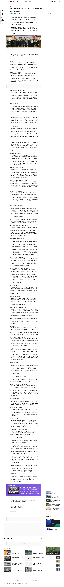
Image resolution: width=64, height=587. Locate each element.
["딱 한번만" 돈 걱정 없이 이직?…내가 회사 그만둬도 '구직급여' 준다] (7, 571)
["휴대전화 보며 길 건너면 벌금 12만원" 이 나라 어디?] (7, 554)
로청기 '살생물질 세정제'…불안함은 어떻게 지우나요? (17, 564)
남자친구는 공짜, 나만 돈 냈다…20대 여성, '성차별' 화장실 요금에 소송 (51, 570)
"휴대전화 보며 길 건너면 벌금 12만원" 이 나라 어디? (17, 552)
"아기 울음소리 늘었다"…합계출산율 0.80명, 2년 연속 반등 (55, 509)
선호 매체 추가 (19, 13)
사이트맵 (38, 578)
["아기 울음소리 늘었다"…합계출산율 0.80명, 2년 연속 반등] (48, 510)
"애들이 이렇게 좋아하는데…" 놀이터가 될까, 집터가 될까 (55, 493)
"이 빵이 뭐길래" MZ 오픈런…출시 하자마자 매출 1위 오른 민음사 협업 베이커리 (29, 493)
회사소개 (5, 578)
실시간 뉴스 (17, 1)
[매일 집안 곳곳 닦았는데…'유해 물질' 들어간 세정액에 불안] (28, 571)
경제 (10, 6)
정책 (12, 6)
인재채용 (12, 578)
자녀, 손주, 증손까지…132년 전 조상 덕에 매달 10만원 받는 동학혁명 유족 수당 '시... (29, 489)
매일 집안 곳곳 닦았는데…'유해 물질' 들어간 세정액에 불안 (38, 569)
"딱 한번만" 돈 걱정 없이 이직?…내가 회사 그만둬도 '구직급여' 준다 (17, 569)
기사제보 (22, 578)
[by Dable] (42, 539)
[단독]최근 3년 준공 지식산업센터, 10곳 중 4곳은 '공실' (55, 505)
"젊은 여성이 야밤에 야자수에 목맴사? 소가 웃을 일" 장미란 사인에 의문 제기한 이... (29, 491)
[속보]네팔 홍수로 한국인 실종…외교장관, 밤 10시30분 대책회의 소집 (29, 487)
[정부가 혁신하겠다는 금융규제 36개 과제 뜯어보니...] (23, 41)
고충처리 (35, 578)
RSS (24, 578)
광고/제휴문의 (8, 578)
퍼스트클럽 (15, 578)
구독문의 (19, 578)
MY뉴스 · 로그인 (53, 1)
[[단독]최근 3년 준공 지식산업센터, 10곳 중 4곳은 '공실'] (48, 506)
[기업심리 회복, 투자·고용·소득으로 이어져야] (28, 560)
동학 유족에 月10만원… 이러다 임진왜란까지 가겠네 (17, 558)
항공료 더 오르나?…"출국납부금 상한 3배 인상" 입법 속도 (55, 497)
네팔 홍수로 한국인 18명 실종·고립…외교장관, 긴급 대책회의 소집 (38, 552)
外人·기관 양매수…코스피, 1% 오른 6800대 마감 (55, 501)
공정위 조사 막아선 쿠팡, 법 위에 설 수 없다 (38, 564)
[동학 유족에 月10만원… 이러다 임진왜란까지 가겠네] (7, 560)
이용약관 (32, 578)
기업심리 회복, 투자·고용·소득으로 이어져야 (38, 558)
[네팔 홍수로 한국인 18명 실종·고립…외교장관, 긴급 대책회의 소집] (28, 554)
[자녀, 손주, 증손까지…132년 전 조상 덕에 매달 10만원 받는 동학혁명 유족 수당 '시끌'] (58, 558)
